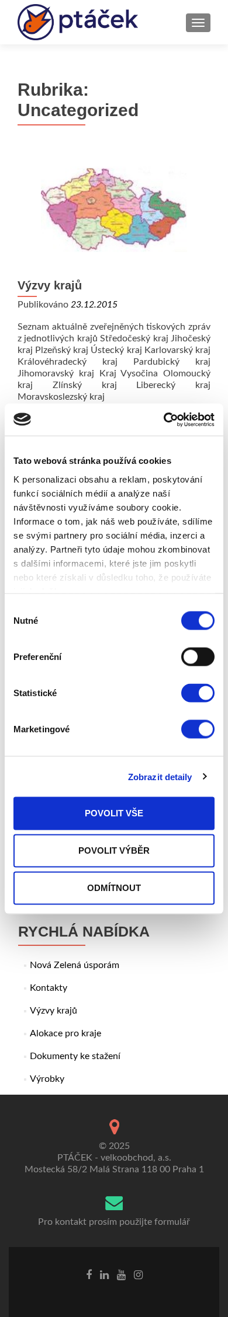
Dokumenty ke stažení (75, 1056)
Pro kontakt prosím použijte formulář (114, 1222)
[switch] (198, 657)
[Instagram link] (138, 1275)
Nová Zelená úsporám (74, 965)
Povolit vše (114, 813)
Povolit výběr (114, 850)
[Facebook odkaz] (89, 1275)
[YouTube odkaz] (121, 1275)
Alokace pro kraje (65, 1033)
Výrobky (47, 1079)
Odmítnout (114, 888)
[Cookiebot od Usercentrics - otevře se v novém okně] (164, 419)
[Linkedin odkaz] (104, 1275)
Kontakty (48, 988)
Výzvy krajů (50, 285)
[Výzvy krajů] (114, 210)
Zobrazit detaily (160, 776)
